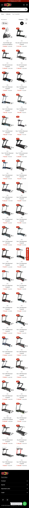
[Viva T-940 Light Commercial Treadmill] (7, 408)
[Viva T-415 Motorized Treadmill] (7, 209)
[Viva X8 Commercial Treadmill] (21, 430)
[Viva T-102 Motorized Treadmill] (21, 77)
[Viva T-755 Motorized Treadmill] (21, 320)
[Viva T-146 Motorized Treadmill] (7, 121)
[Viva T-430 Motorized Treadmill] (7, 231)
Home (2, 14)
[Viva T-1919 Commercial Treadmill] (21, 143)
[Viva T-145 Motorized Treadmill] (21, 99)
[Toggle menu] (2, 5)
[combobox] (14, 9)
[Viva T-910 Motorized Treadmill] (7, 386)
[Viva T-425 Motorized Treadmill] (21, 209)
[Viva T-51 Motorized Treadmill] (21, 276)
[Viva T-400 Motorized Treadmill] (7, 187)
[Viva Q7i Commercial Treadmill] (21, 55)
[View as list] (26, 23)
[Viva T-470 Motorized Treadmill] (21, 254)
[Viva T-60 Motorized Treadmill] (21, 298)
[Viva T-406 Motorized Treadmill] (21, 187)
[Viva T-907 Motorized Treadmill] (21, 452)
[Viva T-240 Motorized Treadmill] (7, 165)
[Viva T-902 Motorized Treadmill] (7, 452)
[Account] (24, 5)
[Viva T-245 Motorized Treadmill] (21, 165)
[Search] (26, 9)
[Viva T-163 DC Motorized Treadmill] (7, 143)
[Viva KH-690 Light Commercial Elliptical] (7, 33)
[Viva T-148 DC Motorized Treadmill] (21, 121)
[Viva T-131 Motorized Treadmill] (7, 99)
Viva (7, 40)
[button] (27, 254)
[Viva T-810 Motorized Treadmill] (7, 342)
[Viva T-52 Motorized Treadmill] (7, 298)
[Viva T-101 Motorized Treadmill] (7, 77)
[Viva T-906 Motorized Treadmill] (7, 364)
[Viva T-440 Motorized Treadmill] (21, 231)
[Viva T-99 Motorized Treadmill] (21, 408)
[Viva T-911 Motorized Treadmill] (21, 386)
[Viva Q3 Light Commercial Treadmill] (21, 33)
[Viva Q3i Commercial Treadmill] (7, 55)
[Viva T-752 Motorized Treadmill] (7, 320)
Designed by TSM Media (17, 505)
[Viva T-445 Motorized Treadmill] (7, 254)
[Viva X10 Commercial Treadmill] (7, 430)
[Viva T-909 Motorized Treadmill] (21, 364)
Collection (8, 14)
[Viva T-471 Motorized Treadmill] (7, 276)
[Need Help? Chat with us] (25, 504)
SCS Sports (7, 505)
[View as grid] (22, 23)
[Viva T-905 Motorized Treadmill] (21, 342)
